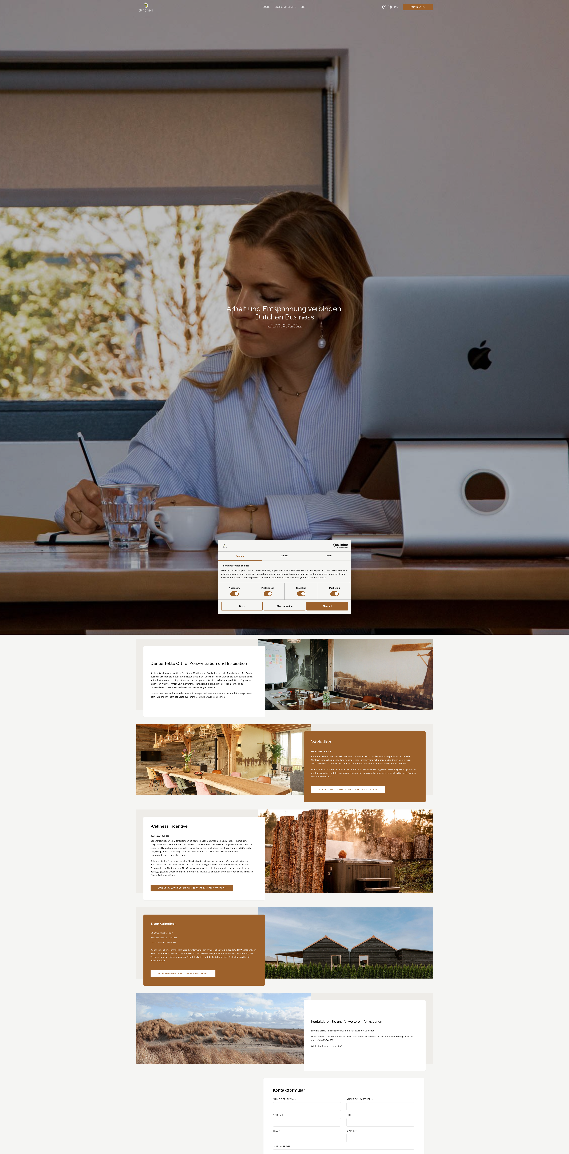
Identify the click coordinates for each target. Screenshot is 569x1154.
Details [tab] (284, 555)
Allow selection (284, 606)
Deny (241, 606)
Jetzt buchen (417, 7)
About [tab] (329, 555)
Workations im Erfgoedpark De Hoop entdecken (347, 789)
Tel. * (276, 1130)
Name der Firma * (284, 1099)
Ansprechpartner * (359, 1099)
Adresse (278, 1115)
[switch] (268, 593)
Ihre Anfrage (282, 1146)
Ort (348, 1115)
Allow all (327, 606)
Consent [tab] (240, 556)
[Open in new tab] (390, 7)
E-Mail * (351, 1130)
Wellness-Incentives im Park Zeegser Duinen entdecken (192, 888)
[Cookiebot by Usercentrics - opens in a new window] (335, 546)
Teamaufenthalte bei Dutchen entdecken (183, 973)
